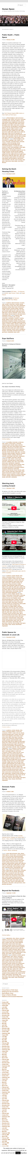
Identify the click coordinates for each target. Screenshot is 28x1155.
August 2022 (5, 1005)
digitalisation (15, 122)
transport (4, 330)
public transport (20, 328)
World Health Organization (11, 592)
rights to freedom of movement (14, 589)
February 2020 (5, 1043)
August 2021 (5, 1020)
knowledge (14, 322)
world (9, 315)
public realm (5, 864)
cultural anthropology (11, 143)
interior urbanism (17, 464)
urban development (18, 134)
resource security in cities (13, 613)
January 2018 (5, 1072)
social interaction (12, 617)
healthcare (4, 147)
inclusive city (11, 148)
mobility (12, 129)
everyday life (11, 123)
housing (9, 307)
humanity (14, 582)
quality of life (22, 587)
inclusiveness (7, 126)
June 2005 (4, 1144)
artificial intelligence (10, 118)
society (19, 312)
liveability (15, 605)
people (20, 129)
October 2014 (5, 1115)
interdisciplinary (14, 126)
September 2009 (6, 1133)
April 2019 (4, 1056)
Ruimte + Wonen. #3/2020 (8, 839)
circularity (22, 302)
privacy (22, 609)
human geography (15, 147)
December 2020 (5, 1028)
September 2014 (6, 1116)
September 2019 (6, 1049)
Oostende (4, 452)
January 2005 (5, 1146)
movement (21, 450)
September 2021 (6, 1018)
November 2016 (5, 1089)
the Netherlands (20, 157)
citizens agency (5, 855)
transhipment (22, 329)
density (10, 122)
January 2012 (5, 1129)
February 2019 (5, 1059)
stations (8, 474)
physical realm (5, 130)
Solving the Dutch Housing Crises (9, 170)
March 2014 (5, 1120)
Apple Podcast (12, 293)
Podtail (17, 293)
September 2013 (6, 1126)
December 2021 (5, 1013)
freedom (16, 580)
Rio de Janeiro (11, 616)
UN (20, 620)
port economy (5, 311)
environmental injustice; (7, 145)
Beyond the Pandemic (7, 569)
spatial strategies (11, 453)
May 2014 (4, 1118)
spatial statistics (13, 157)
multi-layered (10, 468)
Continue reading (6, 439)
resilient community (6, 588)
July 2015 (4, 1110)
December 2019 (5, 1046)
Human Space (8, 9)
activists (13, 575)
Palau (17, 607)
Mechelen (4, 450)
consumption (11, 318)
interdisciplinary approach (15, 150)
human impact (16, 600)
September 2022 (6, 1003)
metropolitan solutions (19, 467)
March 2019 (5, 1057)
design (3, 305)
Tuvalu (17, 620)
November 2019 (5, 1048)
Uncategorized (18, 745)
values (3, 592)
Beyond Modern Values (7, 993)
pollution (14, 130)
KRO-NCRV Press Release (11, 299)
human (19, 123)
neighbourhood (5, 470)
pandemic (16, 129)
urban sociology (22, 136)
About (8, 24)
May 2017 (4, 1082)
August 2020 (5, 1035)
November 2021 (5, 1015)
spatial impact (5, 619)
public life (23, 132)
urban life (16, 136)
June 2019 (4, 1053)
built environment (19, 118)
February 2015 (5, 1113)
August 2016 (5, 1093)
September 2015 (6, 1108)
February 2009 (5, 1134)
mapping (8, 129)
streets (23, 312)
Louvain (17, 449)
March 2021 (5, 1026)
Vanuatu (13, 624)
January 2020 (5, 1044)
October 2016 (5, 1090)
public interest (17, 132)
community (22, 119)
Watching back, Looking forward (8, 484)
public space (5, 133)
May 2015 (4, 1111)
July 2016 (4, 1095)
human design (16, 446)
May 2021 (4, 1023)
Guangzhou (4, 307)
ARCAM (19, 457)
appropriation (9, 938)
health (15, 123)
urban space (5, 137)
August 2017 (5, 1079)
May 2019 (4, 1054)
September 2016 (6, 1092)
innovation (16, 447)
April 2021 (4, 1025)
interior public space (13, 759)
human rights (10, 125)
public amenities (5, 610)
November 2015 (5, 1105)
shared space (18, 471)
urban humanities (9, 136)
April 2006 (4, 1141)
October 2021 (5, 1017)
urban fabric (15, 456)
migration (21, 308)
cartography (5, 119)
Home (3, 24)
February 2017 (5, 1087)
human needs (15, 307)
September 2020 (6, 1033)
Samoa (16, 616)
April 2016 (4, 1098)
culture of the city (16, 578)
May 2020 (4, 1039)
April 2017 (4, 1084)
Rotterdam (17, 133)
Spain (21, 617)
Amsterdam (15, 442)
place (10, 130)
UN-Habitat (11, 745)
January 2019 (5, 1061)
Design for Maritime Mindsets (9, 995)
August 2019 (5, 1051)
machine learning (14, 151)
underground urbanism (16, 475)
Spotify (6, 293)
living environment (15, 127)
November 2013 (5, 1125)
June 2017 (4, 1080)
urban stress (11, 137)
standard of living (12, 619)
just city (8, 127)
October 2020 (5, 1031)
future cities (16, 305)
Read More (24, 1153)
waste (15, 332)
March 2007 (5, 1136)
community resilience (11, 577)
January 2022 (5, 1012)
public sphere (17, 864)
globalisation (22, 305)
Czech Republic (13, 598)
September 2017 (6, 1077)
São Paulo (21, 616)
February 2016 (5, 1100)
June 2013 (4, 1128)
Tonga (14, 620)
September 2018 (6, 1066)
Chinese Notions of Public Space (10, 990)
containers (16, 318)
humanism (20, 602)
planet (17, 309)
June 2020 (4, 1038)
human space (17, 125)
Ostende (12, 452)
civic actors (17, 119)
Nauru (7, 607)
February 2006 (5, 1143)
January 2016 (5, 1102)
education (20, 445)
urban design (11, 134)
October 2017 (5, 1075)
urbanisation (5, 315)
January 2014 (5, 1121)
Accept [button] (18, 1153)
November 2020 (5, 1030)
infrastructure (21, 307)
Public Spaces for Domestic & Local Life (10, 633)
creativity (17, 304)
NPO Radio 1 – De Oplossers (17, 291)
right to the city (11, 133)
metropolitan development (12, 450)
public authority (12, 311)
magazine (21, 862)
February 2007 (5, 1138)
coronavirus (4, 578)
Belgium (13, 593)
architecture (21, 442)
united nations (9, 591)
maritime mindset (15, 308)
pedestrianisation (11, 585)
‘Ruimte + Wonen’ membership (10, 850)
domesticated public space (14, 144)
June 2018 (4, 1067)
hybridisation (11, 463)
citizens (12, 119)
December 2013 (5, 1123)
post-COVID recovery (15, 609)
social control (5, 617)
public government (15, 154)
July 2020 (4, 1036)
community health (6, 120)
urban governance (21, 314)
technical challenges (21, 474)
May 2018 (4, 1069)
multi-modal (16, 468)
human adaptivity (9, 581)
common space (12, 443)
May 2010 (4, 1131)
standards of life (20, 619)
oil (23, 323)
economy (8, 305)
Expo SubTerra (8, 338)
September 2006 (6, 1139)
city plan (7, 304)
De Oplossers (16, 298)
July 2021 (4, 1022)
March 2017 (5, 1085)
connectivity (12, 304)
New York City (12, 607)
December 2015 (5, 1103)
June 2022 (4, 1007)
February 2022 (5, 1010)
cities (9, 119)
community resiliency (15, 120)
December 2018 (5, 1062)
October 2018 (5, 1064)
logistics (4, 323)
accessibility (9, 442)
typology (14, 454)
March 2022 (5, 1008)
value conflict (8, 953)
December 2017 (5, 1074)
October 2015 (5, 1107)
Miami (15, 606)
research (10, 312)
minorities (19, 606)
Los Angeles (11, 606)
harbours (16, 321)
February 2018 (5, 1071)
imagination (4, 447)
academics (8, 302)
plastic (3, 326)
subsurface (18, 453)
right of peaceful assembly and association (12, 614)
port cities (18, 130)
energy (11, 305)
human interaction (6, 859)
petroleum (12, 325)
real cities (23, 452)
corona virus (19, 577)
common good (9, 595)
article (7, 853)
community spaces (6, 445)
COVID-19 (10, 578)
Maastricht (21, 449)
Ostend (8, 452)
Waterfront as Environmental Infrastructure (12, 996)
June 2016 (4, 1097)
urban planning (17, 867)
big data (17, 575)
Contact (13, 24)
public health (11, 132)
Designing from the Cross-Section (10, 991)
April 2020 (4, 1041)
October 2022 (5, 1002)
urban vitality (17, 137)
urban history (20, 158)
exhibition (4, 446)
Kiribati (10, 605)
